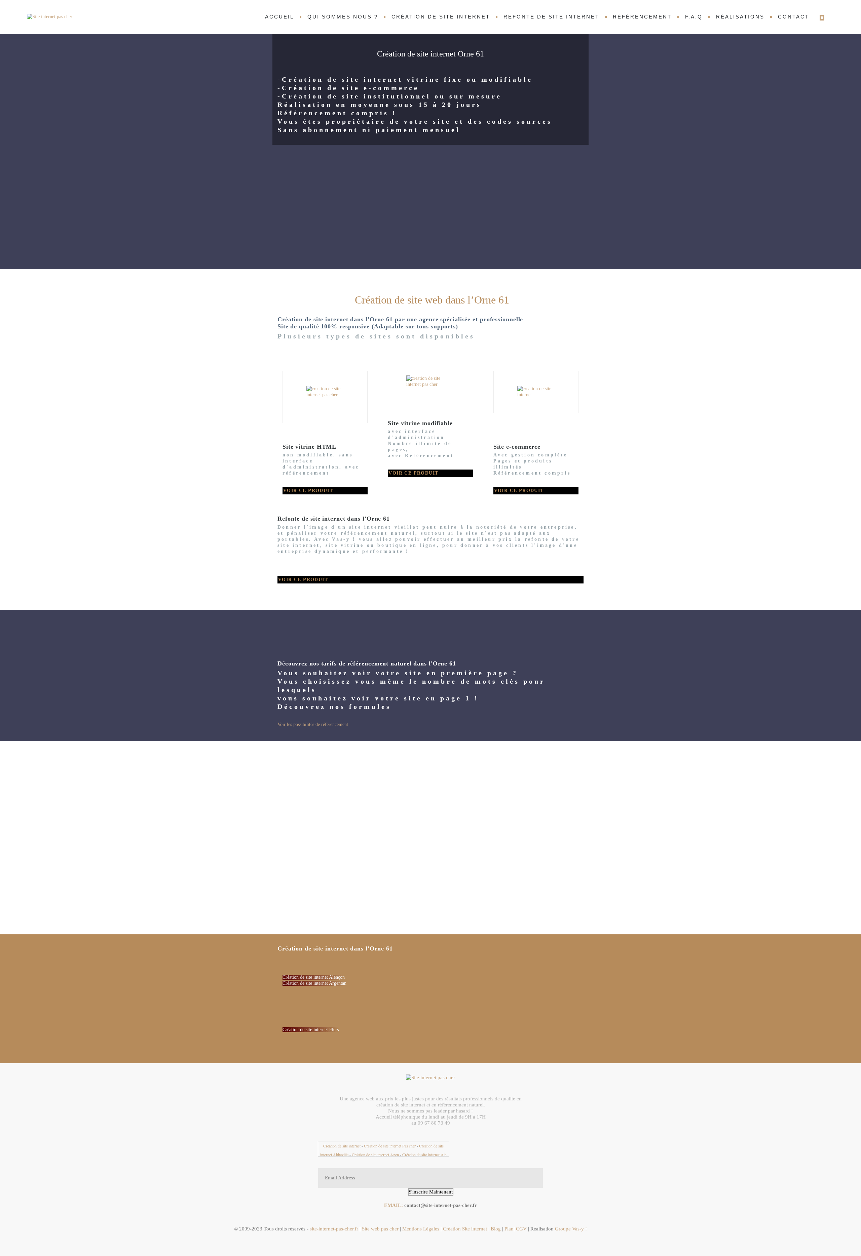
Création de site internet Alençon (314, 977)
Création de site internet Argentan (314, 983)
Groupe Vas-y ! (571, 1228)
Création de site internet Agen (375, 1154)
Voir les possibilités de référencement (312, 724)
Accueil (279, 16)
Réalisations (740, 16)
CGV (522, 1228)
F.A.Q (694, 16)
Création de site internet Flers (311, 1029)
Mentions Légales (420, 1228)
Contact (793, 16)
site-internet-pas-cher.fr (333, 1228)
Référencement (642, 16)
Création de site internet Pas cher (390, 1145)
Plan (509, 1228)
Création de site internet (440, 16)
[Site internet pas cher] (50, 17)
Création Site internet (465, 1228)
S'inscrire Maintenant (431, 1191)
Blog (496, 1228)
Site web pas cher (380, 1228)
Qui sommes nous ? (342, 16)
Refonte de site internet (551, 16)
